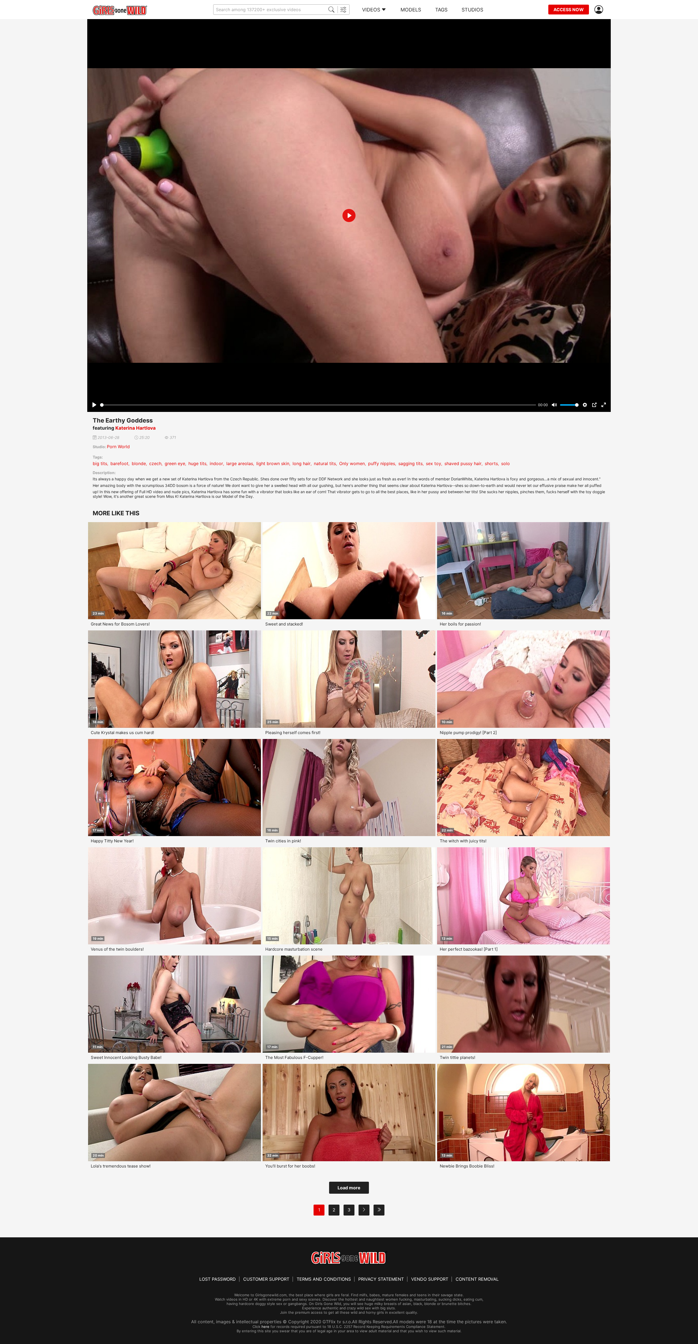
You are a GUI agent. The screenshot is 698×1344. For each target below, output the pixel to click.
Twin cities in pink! (283, 840)
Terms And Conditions (324, 1279)
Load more (349, 1187)
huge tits (197, 463)
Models (411, 10)
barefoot (119, 463)
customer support (266, 1279)
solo (505, 463)
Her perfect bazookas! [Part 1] (469, 949)
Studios (472, 10)
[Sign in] (599, 9)
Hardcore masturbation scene (294, 949)
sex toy (433, 463)
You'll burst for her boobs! (290, 1166)
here (265, 1326)
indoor (216, 463)
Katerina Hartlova (135, 428)
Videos (371, 10)
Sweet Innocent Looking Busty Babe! (126, 1057)
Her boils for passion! (460, 624)
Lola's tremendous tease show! (121, 1166)
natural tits (325, 463)
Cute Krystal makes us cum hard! (122, 732)
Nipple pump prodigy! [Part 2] (468, 732)
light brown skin (272, 463)
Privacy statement (381, 1279)
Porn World (118, 446)
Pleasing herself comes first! (292, 732)
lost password (217, 1279)
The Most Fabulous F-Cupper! (294, 1057)
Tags (441, 10)
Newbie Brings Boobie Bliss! (467, 1166)
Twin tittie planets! (457, 1057)
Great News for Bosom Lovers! (120, 624)
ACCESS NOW (568, 9)
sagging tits (410, 463)
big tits (100, 463)
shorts (491, 463)
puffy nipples (381, 463)
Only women (352, 463)
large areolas (239, 463)
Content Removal (477, 1279)
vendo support (429, 1279)
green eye (175, 463)
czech (155, 463)
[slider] (318, 405)
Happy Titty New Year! (112, 840)
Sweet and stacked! (284, 624)
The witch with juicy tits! (463, 840)
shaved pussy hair (463, 463)
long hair (302, 463)
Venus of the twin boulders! (117, 949)
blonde (139, 463)
